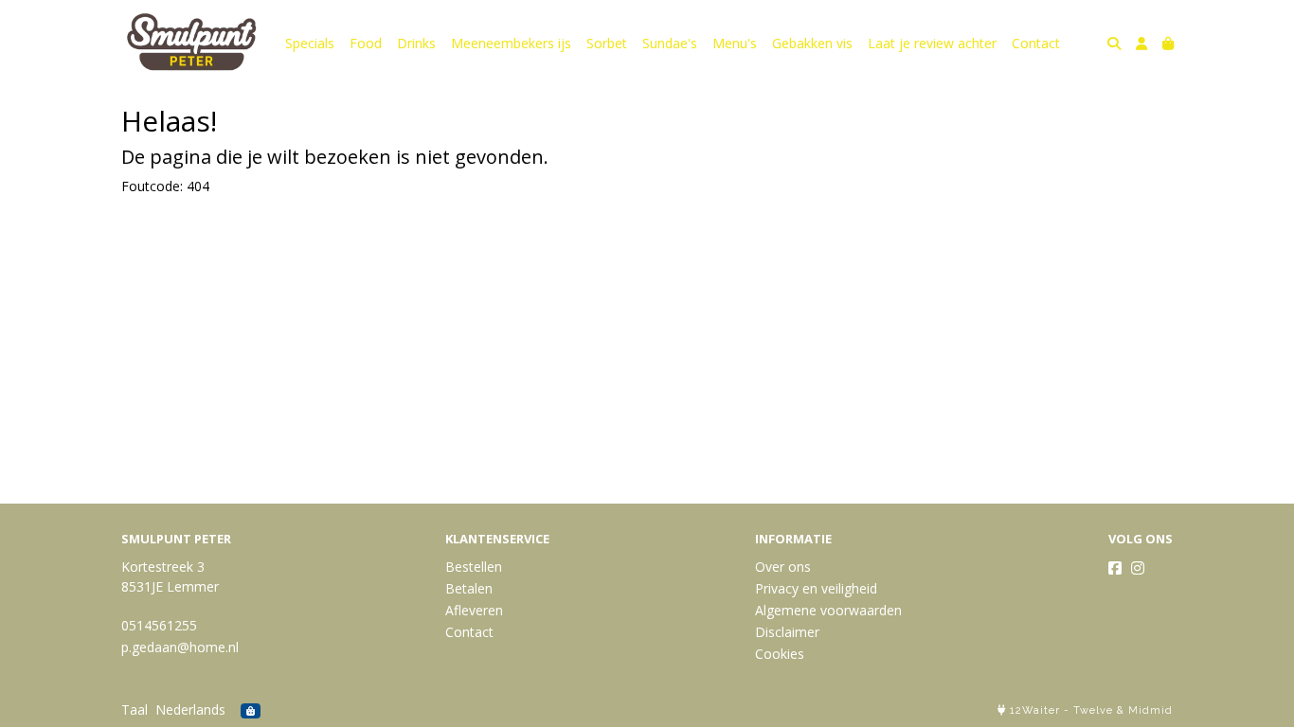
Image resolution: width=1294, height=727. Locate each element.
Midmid (1150, 710)
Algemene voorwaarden (828, 610)
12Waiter (1035, 710)
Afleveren (474, 610)
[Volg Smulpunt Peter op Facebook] (1115, 568)
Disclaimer (787, 632)
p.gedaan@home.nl (180, 647)
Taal (134, 709)
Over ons (783, 567)
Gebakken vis (812, 43)
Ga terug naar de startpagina (211, 221)
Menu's (734, 43)
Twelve (1093, 710)
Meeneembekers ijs (511, 43)
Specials (309, 43)
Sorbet (606, 43)
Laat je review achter (932, 43)
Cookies (779, 654)
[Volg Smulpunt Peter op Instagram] (1137, 568)
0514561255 (159, 625)
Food (366, 43)
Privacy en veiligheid (816, 588)
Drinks (416, 43)
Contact (1036, 43)
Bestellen (473, 567)
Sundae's (669, 43)
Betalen (469, 588)
